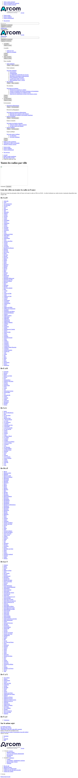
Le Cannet (6, 437)
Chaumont (6, 326)
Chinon (5, 330)
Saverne (6, 631)
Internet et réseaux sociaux (10, 144)
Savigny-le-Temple (8, 632)
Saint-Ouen (6, 613)
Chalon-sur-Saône (8, 307)
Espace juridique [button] (11, 127)
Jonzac (5, 416)
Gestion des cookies (8, 771)
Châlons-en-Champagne (9, 308)
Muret (5, 515)
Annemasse (6, 223)
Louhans (6, 461)
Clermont (6, 336)
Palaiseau (6, 537)
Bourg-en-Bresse (8, 281)
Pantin (5, 539)
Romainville (7, 578)
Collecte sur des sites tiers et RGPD (12, 770)
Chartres (6, 314)
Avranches (6, 246)
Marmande (6, 480)
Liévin (5, 452)
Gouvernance (13, 72)
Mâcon (5, 471)
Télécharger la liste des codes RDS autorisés (11, 729)
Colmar (5, 340)
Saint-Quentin (7, 616)
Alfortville (6, 212)
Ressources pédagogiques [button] (13, 105)
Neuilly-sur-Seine (8, 524)
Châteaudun (6, 317)
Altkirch (6, 213)
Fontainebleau (7, 380)
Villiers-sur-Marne (8, 705)
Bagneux (6, 249)
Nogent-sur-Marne (8, 532)
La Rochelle (7, 426)
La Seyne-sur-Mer (8, 427)
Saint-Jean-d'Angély (8, 599)
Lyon (5, 465)
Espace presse (7, 15)
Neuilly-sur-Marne (8, 522)
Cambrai (6, 297)
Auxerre (6, 242)
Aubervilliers (7, 238)
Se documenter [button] (7, 98)
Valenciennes (7, 680)
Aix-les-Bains (7, 205)
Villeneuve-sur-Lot (8, 701)
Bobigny (6, 272)
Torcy (5, 657)
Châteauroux (7, 319)
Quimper (6, 565)
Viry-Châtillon (7, 708)
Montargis (6, 497)
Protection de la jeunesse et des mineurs (19, 113)
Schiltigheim (7, 635)
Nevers (5, 525)
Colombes (6, 341)
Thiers (5, 653)
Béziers (5, 267)
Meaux (5, 485)
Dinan (5, 358)
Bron (5, 289)
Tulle (5, 671)
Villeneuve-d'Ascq (8, 698)
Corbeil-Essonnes (8, 350)
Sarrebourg (6, 625)
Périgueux (6, 543)
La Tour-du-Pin (7, 429)
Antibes (5, 224)
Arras (5, 232)
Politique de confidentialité (10, 768)
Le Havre (6, 439)
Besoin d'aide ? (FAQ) (12, 762)
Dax (5, 355)
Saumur (5, 629)
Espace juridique (8, 16)
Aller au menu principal (9, 2)
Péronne (6, 544)
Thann (5, 650)
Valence (5, 679)
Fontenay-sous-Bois (8, 381)
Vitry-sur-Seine (7, 712)
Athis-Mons (6, 235)
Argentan (6, 228)
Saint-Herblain (7, 598)
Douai (5, 361)
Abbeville (6, 201)
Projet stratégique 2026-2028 (17, 77)
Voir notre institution (12, 70)
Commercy (6, 344)
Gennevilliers (7, 392)
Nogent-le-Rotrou (8, 531)
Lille (5, 454)
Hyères (5, 404)
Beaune (5, 256)
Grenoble (6, 398)
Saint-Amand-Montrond (9, 587)
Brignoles (6, 285)
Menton (5, 488)
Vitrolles (6, 709)
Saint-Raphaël (7, 617)
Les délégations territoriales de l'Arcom (19, 74)
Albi (5, 208)
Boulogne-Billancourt (9, 278)
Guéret (5, 399)
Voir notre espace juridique (13, 134)
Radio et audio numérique (10, 141)
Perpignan (6, 546)
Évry (5, 378)
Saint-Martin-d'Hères (9, 606)
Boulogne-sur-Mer (8, 279)
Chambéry (6, 310)
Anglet (5, 219)
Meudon (6, 492)
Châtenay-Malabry (8, 322)
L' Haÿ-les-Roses (8, 419)
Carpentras (6, 301)
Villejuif (6, 695)
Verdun (5, 686)
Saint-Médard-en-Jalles (9, 609)
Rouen (5, 584)
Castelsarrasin (7, 303)
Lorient (5, 459)
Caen (5, 292)
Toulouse (6, 661)
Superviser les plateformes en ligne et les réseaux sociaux (23, 94)
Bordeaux (6, 277)
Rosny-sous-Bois (8, 581)
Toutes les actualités (11, 52)
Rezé (5, 569)
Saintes (5, 621)
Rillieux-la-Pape (7, 570)
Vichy (5, 690)
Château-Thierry (8, 315)
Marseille (6, 481)
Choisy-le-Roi (7, 332)
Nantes (5, 520)
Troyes (5, 669)
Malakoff (6, 474)
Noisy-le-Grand (7, 533)
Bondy (5, 274)
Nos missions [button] (10, 81)
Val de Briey (7, 677)
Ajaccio (5, 206)
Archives (9, 756)
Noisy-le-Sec (7, 535)
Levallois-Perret (7, 450)
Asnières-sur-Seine (8, 234)
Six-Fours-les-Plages (9, 642)
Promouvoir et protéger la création (18, 89)
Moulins (6, 513)
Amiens (5, 214)
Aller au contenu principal (10, 4)
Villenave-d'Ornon (8, 697)
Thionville (6, 654)
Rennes (5, 567)
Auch (5, 239)
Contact (8, 759)
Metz (5, 491)
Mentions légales (8, 767)
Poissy (5, 551)
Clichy (5, 339)
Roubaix (6, 583)
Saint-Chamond (7, 589)
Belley (5, 263)
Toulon (5, 660)
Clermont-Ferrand (8, 337)
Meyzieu (6, 493)
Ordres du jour (10, 50)
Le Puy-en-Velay (8, 443)
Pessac (5, 547)
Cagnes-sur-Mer (7, 293)
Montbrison (6, 502)
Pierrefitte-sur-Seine (8, 548)
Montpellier (6, 507)
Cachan (5, 290)
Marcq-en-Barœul (8, 477)
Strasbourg (6, 645)
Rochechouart (7, 576)
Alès (5, 210)
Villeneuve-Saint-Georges (10, 699)
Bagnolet (6, 250)
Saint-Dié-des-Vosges (9, 592)
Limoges (6, 455)
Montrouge (6, 510)
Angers (5, 217)
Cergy (5, 306)
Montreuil (6, 508)
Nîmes (5, 528)
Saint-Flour (6, 595)
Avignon (6, 245)
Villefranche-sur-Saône (9, 694)
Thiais (5, 652)
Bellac (5, 261)
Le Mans (6, 440)
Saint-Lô (6, 603)
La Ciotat (6, 421)
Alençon (6, 209)
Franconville (7, 385)
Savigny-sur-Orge (8, 634)
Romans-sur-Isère (8, 580)
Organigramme (13, 73)
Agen (5, 202)
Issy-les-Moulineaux (8, 412)
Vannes (5, 682)
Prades (5, 557)
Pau (4, 542)
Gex (5, 393)
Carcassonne (7, 300)
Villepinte (6, 702)
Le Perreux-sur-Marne (9, 441)
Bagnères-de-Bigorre (9, 248)
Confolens (6, 348)
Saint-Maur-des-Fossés (9, 607)
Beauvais (6, 257)
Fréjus (5, 386)
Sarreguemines (7, 627)
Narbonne (6, 521)
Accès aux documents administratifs (15, 753)
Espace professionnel (9, 18)
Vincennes (6, 706)
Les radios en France (6, 726)
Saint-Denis (6, 591)
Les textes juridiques (15, 137)
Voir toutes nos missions (12, 88)
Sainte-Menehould (8, 620)
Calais (5, 295)
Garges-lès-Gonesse (8, 391)
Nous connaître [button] (7, 56)
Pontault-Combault (8, 554)
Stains (5, 643)
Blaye (5, 270)
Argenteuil (6, 230)
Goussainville (7, 395)
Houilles (6, 403)
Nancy (5, 517)
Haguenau (6, 402)
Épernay (6, 373)
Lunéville (6, 462)
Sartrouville (6, 628)
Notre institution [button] (10, 63)
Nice (5, 526)
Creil (5, 352)
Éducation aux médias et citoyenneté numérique (21, 115)
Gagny (5, 388)
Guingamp (6, 400)
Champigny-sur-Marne (9, 311)
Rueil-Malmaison (8, 585)
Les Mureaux (7, 447)
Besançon (6, 264)
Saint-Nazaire (7, 610)
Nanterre (6, 518)
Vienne (5, 691)
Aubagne (6, 237)
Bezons (5, 268)
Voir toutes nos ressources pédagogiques (16, 112)
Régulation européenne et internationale (19, 76)
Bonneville (6, 275)
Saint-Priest (6, 614)
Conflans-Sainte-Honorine (10, 347)
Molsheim (6, 495)
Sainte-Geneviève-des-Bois (10, 618)
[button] (10, 751)
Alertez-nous (4, 28)
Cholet (5, 333)
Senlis (5, 638)
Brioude (6, 286)
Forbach (6, 382)
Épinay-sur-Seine (8, 375)
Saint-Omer (6, 612)
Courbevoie (6, 351)
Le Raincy (6, 444)
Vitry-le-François (8, 710)
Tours (5, 665)
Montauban (6, 499)
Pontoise (6, 555)
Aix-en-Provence (8, 203)
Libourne (6, 451)
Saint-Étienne (7, 594)
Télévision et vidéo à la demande (11, 143)
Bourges (6, 282)
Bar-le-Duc (6, 252)
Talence (5, 647)
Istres (5, 414)
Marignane (6, 478)
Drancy (5, 363)
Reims (5, 566)
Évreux (5, 377)
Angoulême (6, 220)
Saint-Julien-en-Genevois (10, 601)
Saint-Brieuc (7, 588)
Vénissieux (6, 684)
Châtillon (6, 323)
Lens (5, 445)
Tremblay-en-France (8, 668)
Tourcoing (6, 663)
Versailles (6, 687)
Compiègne (6, 346)
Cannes (5, 299)
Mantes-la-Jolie (7, 475)
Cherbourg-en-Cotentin (9, 329)
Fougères (6, 384)
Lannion (6, 433)
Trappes (5, 667)
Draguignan (6, 362)
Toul (5, 658)
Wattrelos (6, 713)
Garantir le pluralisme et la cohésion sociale (20, 92)
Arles (5, 231)
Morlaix (5, 511)
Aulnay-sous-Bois (8, 241)
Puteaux (6, 558)
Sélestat (5, 636)
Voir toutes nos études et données (15, 123)
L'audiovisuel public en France (17, 78)
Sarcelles (6, 624)
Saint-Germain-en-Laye (9, 596)
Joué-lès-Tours (7, 418)
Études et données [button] (11, 116)
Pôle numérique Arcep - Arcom (17, 80)
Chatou (5, 325)
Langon (5, 430)
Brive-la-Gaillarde (8, 288)
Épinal (5, 374)
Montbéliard (7, 500)
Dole (5, 359)
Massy (5, 484)
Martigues (6, 482)
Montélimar (6, 503)
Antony (5, 226)
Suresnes (6, 646)
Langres (6, 432)
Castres (5, 304)
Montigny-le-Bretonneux (10, 504)
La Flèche (6, 423)
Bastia (5, 253)
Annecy (5, 221)
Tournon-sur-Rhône (8, 664)
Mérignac (6, 489)
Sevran (5, 641)
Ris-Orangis (6, 573)
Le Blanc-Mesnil (8, 436)
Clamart (5, 335)
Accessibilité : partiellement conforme (16, 760)
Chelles (5, 328)
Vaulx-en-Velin (7, 683)
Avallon (5, 243)
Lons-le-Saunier (7, 458)
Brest (5, 283)
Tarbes (5, 649)
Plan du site (6, 766)
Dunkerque (6, 365)
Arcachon (6, 227)
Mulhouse (6, 514)
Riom (5, 572)
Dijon (5, 357)
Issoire (5, 411)
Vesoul (5, 688)
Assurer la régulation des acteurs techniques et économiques (24, 91)
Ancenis (6, 216)
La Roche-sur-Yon (8, 425)
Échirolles (6, 371)
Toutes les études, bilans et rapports (18, 124)
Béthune (6, 266)
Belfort (5, 260)
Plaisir (5, 550)
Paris (5, 540)
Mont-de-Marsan (8, 496)
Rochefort (6, 577)
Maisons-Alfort (7, 473)
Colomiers (6, 343)
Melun (5, 486)
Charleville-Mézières (9, 312)
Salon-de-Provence (8, 623)
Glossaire (9, 763)
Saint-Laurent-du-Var (9, 602)
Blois (5, 271)
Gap (5, 389)
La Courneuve (7, 422)
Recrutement (10, 755)
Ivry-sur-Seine (7, 415)
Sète (5, 639)
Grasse (5, 396)
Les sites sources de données (16, 126)
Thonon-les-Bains (8, 656)
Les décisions (13, 135)
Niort (5, 529)
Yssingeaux (6, 720)
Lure (5, 463)
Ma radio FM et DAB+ (6, 728)
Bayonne (6, 255)
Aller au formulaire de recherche (11, 3)
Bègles (5, 259)
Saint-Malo (6, 605)
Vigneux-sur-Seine (8, 693)
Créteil (5, 354)
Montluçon (6, 506)
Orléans (5, 536)
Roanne (5, 574)
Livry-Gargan (7, 456)
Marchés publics (11, 752)
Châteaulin (6, 318)
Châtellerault (7, 321)
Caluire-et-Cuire (7, 296)
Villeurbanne (7, 704)
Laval (5, 434)
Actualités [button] (6, 43)
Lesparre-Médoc (8, 448)
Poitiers (5, 553)
